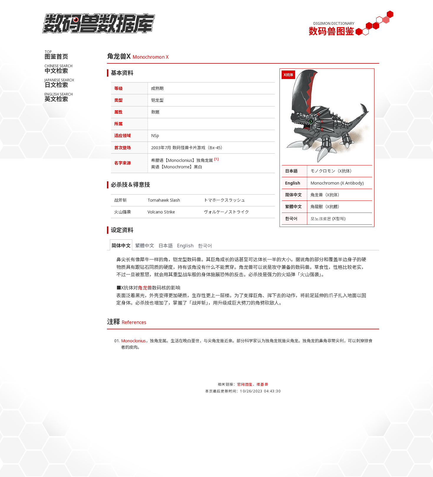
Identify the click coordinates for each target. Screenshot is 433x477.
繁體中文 (144, 245)
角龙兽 (145, 287)
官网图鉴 (245, 384)
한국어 (205, 245)
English (185, 245)
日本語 (165, 245)
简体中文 (121, 245)
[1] (216, 159)
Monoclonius (133, 340)
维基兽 (262, 384)
